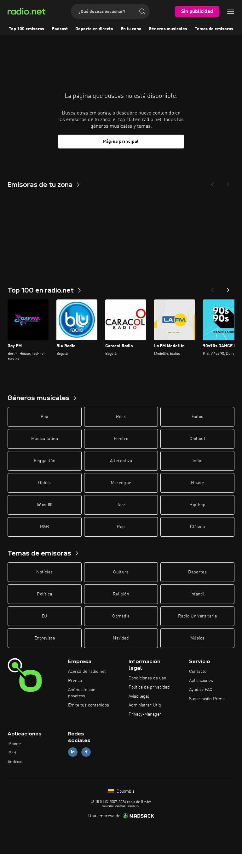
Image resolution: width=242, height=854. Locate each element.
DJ (44, 616)
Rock (121, 417)
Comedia (121, 616)
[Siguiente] (228, 288)
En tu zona (131, 29)
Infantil (197, 594)
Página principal (121, 141)
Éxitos (198, 417)
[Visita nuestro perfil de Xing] (86, 752)
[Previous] (212, 182)
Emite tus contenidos (88, 705)
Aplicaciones (201, 680)
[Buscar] (142, 11)
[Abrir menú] (230, 11)
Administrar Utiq (145, 705)
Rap (121, 527)
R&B (44, 527)
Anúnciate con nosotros (81, 693)
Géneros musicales (168, 29)
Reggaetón (44, 461)
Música (197, 638)
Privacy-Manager (145, 714)
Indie (198, 461)
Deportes (197, 572)
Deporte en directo (94, 29)
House (197, 483)
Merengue (121, 483)
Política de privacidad (149, 687)
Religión (121, 594)
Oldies (44, 483)
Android (15, 762)
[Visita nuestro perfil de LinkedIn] (72, 752)
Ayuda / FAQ (200, 690)
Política (44, 594)
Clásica (197, 527)
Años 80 (44, 505)
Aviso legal (139, 696)
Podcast (60, 29)
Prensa (75, 680)
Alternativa (121, 461)
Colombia (125, 791)
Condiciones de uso (147, 678)
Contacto (197, 671)
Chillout (197, 439)
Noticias (44, 572)
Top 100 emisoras (26, 29)
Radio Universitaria (197, 616)
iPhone (14, 744)
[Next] (228, 182)
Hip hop (197, 505)
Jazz (121, 505)
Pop (45, 417)
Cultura (121, 572)
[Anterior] (212, 288)
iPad (12, 753)
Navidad (121, 638)
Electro (121, 439)
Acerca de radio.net (87, 671)
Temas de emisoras (214, 29)
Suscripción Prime (207, 699)
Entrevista (44, 638)
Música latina (44, 439)
